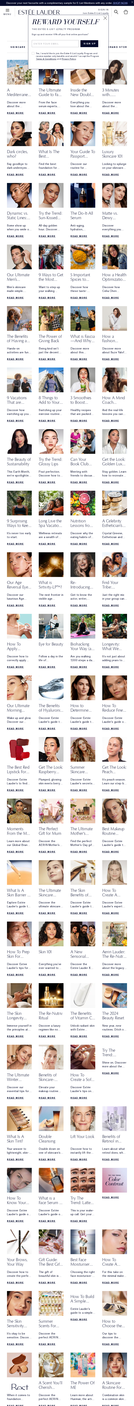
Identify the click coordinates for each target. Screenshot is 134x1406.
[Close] (105, 18)
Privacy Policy (69, 59)
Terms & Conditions (46, 59)
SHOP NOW (120, 3)
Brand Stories (120, 47)
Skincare (17, 47)
